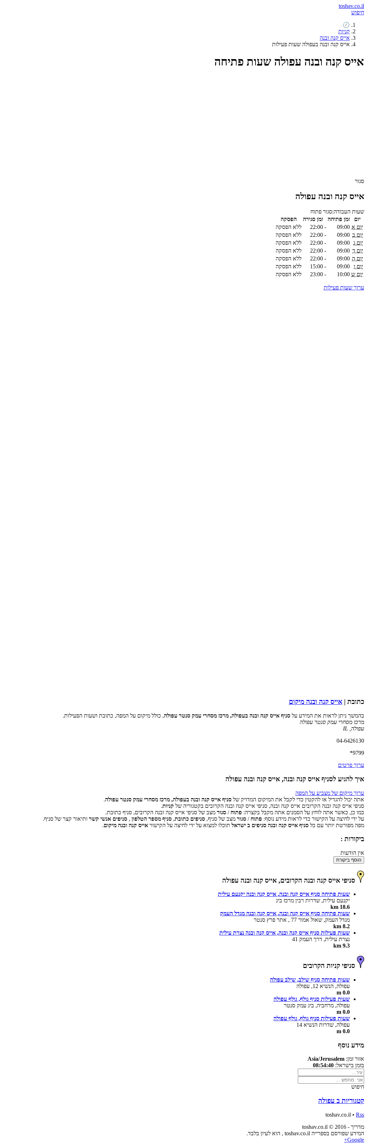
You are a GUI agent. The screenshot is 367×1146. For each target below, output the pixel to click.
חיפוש (357, 12)
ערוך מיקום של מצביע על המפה (329, 793)
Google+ (354, 1140)
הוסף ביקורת (348, 860)
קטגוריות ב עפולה (341, 1100)
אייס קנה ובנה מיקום (315, 701)
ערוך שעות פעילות (344, 287)
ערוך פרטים (351, 765)
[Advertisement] (183, 126)
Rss (360, 1115)
